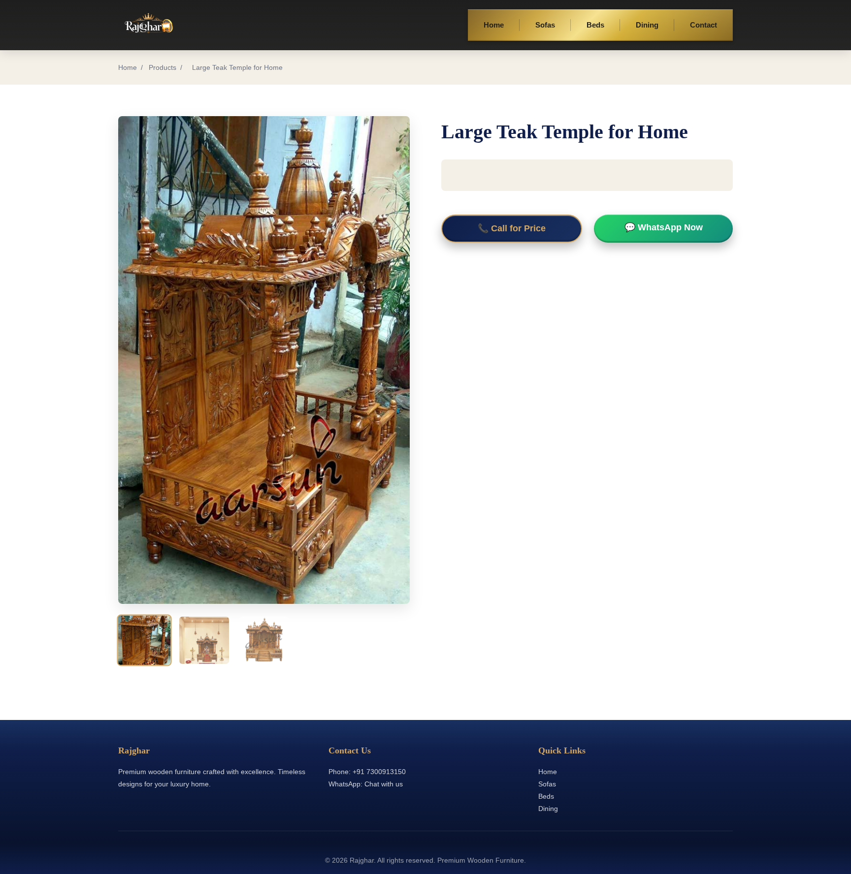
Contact (703, 25)
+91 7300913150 (379, 772)
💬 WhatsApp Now (663, 227)
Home (494, 25)
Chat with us (383, 784)
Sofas (545, 25)
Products (162, 67)
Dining (647, 25)
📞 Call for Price (512, 228)
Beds (595, 25)
